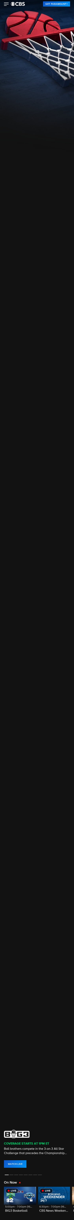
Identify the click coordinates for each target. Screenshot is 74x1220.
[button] (6, 5)
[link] (56, 4)
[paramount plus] (18, 4)
